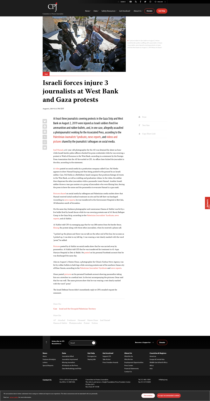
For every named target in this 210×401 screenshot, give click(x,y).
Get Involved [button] (124, 11)
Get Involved (108, 353)
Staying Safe (92, 359)
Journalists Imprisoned (70, 359)
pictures (57, 141)
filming (56, 228)
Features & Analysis (49, 359)
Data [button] (96, 11)
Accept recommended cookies (168, 395)
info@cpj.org (163, 379)
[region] (105, 396)
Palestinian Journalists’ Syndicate (70, 137)
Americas (153, 356)
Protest (87, 323)
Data (64, 353)
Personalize (148, 395)
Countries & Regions (158, 353)
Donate (149, 11)
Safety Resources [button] (108, 11)
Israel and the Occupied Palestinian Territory (77, 309)
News (45, 353)
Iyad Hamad (58, 150)
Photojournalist (75, 323)
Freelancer (71, 320)
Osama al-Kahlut (60, 323)
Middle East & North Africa (158, 362)
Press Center (128, 365)
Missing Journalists (68, 362)
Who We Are (128, 359)
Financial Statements (131, 368)
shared (63, 193)
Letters (45, 362)
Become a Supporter (143, 342)
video (57, 168)
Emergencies (92, 356)
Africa (152, 365)
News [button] (87, 11)
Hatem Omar (92, 320)
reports (97, 137)
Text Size (145, 125)
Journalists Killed (68, 356)
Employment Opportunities (133, 362)
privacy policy (14, 397)
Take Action (106, 359)
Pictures (56, 193)
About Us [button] (137, 11)
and (115, 137)
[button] (165, 1)
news (90, 137)
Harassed (81, 320)
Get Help (161, 11)
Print (144, 117)
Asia (151, 368)
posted (87, 252)
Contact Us (128, 371)
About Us (128, 353)
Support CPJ (107, 356)
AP (54, 320)
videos (110, 137)
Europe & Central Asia (157, 359)
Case (46, 74)
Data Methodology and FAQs (71, 368)
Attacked (61, 320)
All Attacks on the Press (70, 365)
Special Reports (48, 365)
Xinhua (95, 323)
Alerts (45, 356)
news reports (69, 200)
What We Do (128, 356)
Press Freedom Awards (110, 362)
